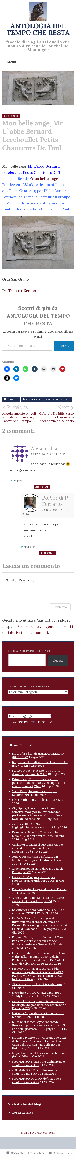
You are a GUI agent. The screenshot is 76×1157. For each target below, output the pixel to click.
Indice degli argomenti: (29, 686)
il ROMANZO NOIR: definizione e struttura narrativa (35, 1071)
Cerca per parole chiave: (30, 651)
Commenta (60, 606)
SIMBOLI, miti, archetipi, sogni (48, 399)
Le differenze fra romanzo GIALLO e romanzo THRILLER (38, 911)
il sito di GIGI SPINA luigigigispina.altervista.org (31, 825)
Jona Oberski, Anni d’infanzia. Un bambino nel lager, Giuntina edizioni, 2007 (37, 860)
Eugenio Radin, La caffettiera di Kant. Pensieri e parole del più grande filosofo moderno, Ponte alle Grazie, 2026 (38, 943)
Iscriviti (64, 345)
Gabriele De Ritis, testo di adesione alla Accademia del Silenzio (56, 413)
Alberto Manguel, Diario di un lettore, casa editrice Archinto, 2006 (38, 899)
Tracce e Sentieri (23, 290)
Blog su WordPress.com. (38, 1132)
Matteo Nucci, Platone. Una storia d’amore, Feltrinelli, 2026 (36, 772)
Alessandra (44, 448)
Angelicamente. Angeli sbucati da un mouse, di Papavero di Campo (19, 413)
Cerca (58, 660)
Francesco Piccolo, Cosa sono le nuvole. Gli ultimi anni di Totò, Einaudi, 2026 (38, 836)
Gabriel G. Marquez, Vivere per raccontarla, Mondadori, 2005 (33, 878)
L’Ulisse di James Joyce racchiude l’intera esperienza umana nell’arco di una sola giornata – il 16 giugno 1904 (38, 1025)
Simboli (12, 399)
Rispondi (41, 486)
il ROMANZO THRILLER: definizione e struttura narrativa (38, 1063)
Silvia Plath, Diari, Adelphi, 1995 (33, 799)
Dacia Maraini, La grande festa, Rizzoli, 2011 (39, 891)
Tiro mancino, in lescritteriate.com (37, 984)
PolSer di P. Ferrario (55, 500)
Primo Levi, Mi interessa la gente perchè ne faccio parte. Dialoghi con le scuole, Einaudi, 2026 (39, 782)
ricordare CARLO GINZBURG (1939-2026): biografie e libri (37, 994)
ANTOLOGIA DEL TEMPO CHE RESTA (38, 29)
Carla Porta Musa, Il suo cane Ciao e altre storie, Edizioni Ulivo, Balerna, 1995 (37, 848)
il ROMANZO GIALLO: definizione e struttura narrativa (36, 1080)
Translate (44, 722)
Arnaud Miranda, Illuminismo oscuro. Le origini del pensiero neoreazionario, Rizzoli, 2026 (39, 1004)
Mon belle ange (44, 178)
